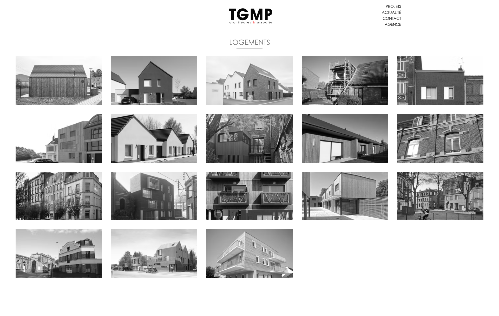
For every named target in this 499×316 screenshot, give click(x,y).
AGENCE (393, 24)
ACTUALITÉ (391, 12)
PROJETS (393, 6)
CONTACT (392, 18)
